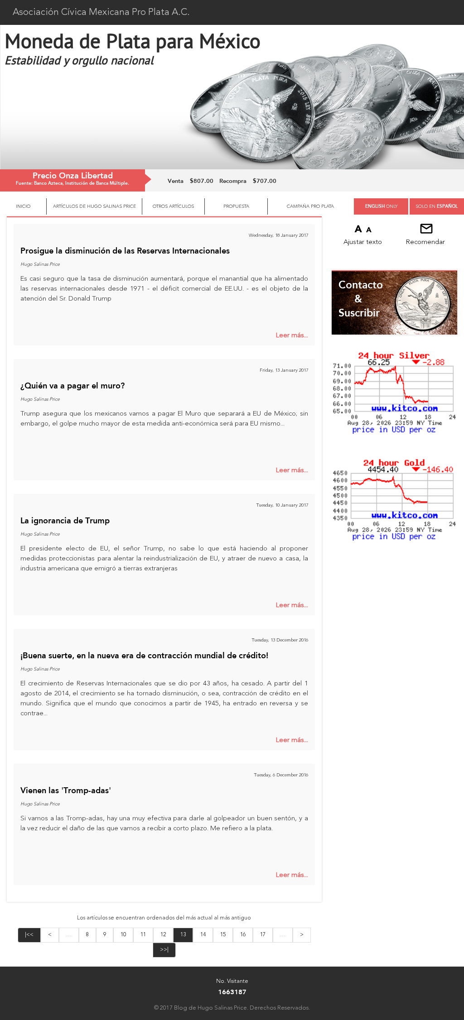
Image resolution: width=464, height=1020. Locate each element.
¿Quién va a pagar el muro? (72, 385)
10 (123, 935)
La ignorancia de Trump (65, 520)
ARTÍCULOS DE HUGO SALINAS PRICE (94, 206)
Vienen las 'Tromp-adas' (65, 790)
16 (243, 935)
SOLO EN (437, 206)
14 (203, 935)
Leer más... (292, 335)
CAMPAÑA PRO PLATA (310, 206)
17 (263, 935)
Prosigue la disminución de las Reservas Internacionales (125, 250)
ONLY (381, 206)
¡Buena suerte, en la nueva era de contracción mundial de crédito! (144, 655)
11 (143, 935)
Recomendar (425, 242)
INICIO (23, 206)
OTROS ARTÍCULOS (173, 206)
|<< (29, 935)
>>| (164, 950)
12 (163, 935)
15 (223, 935)
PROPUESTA (236, 206)
